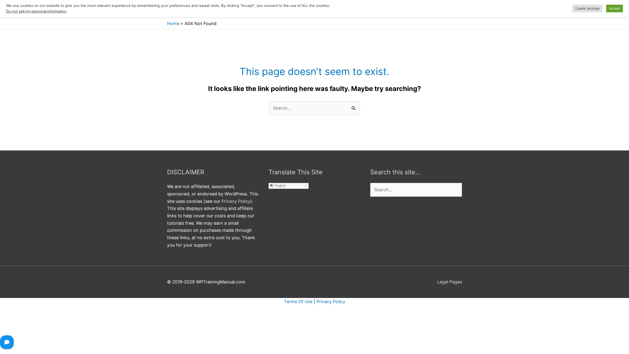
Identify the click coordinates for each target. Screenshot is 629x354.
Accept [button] (614, 8)
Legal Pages (449, 281)
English (280, 186)
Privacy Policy (236, 201)
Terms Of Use (298, 301)
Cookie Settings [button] (587, 8)
